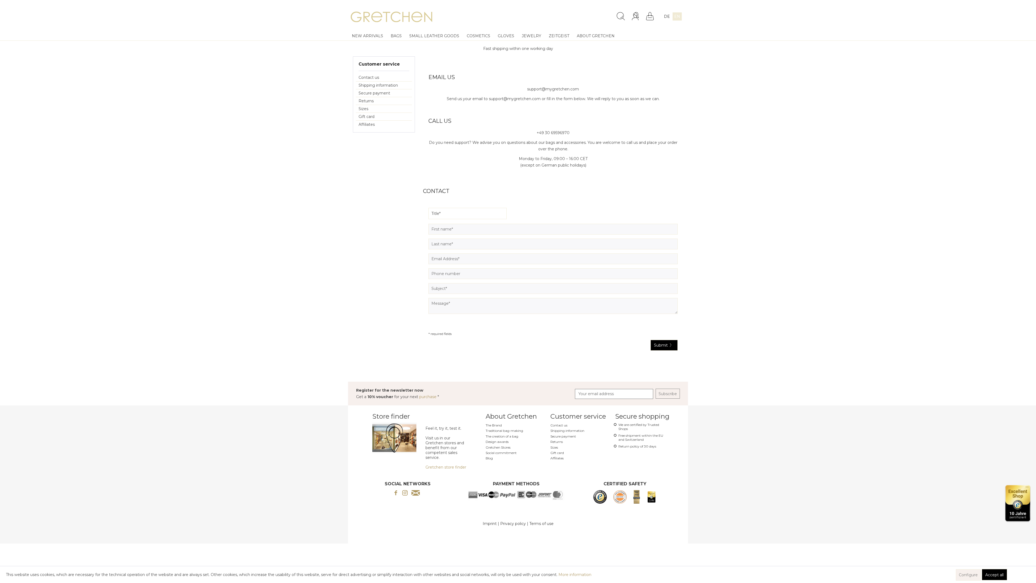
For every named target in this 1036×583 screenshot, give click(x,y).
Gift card (366, 116)
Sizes (363, 108)
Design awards (497, 442)
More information (574, 574)
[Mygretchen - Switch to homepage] (391, 17)
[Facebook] (395, 493)
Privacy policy (513, 523)
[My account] (636, 16)
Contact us (369, 77)
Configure (968, 574)
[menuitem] (577, 14)
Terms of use (541, 523)
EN (677, 16)
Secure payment (374, 93)
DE (667, 16)
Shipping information (378, 85)
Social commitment (501, 453)
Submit (661, 345)
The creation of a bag (502, 436)
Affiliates (367, 124)
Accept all (994, 574)
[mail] (415, 493)
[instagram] (405, 493)
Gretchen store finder (445, 467)
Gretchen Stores (498, 447)
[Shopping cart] (650, 16)
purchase (428, 396)
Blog (489, 458)
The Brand (494, 425)
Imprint (490, 523)
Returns (366, 101)
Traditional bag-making (504, 431)
